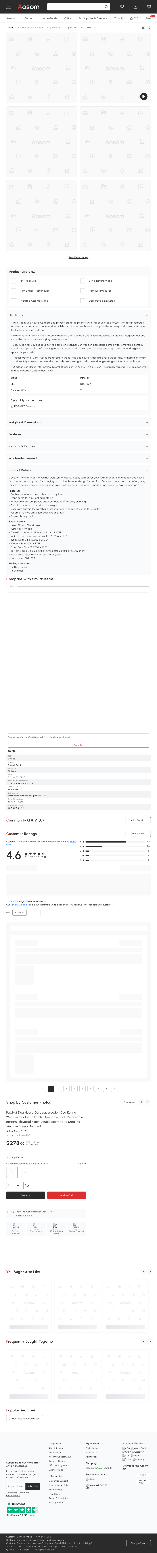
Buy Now (25, 1195)
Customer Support (58, 1481)
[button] (78, 315)
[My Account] (135, 7)
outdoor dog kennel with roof (24, 1418)
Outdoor (29, 18)
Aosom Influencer (58, 1461)
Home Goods (49, 18)
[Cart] (149, 7)
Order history (93, 1448)
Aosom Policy (55, 1489)
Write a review (138, 833)
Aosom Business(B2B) (60, 1456)
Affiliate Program (58, 1465)
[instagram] (15, 1455)
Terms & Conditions (59, 1498)
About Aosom (56, 1448)
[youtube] (22, 1455)
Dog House (71, 27)
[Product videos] (143, 96)
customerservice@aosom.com (48, 1540)
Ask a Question (138, 820)
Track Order (92, 1452)
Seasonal (11, 18)
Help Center (55, 1494)
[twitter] (35, 1455)
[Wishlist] (122, 7)
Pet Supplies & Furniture (93, 18)
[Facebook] (8, 1455)
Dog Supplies (54, 27)
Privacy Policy (13, 1495)
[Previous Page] (43, 1089)
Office (67, 18)
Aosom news (55, 1452)
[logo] (28, 6)
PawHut (85, 377)
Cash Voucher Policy (59, 1485)
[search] (106, 6)
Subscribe (32, 1486)
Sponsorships (56, 1470)
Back (10, 27)
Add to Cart (78, 745)
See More (129, 1102)
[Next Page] (114, 1089)
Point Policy (91, 1456)
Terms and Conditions (17, 1492)
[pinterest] (29, 1455)
